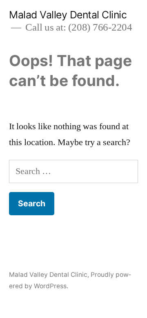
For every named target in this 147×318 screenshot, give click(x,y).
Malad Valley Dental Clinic (68, 15)
